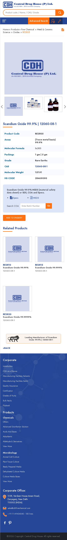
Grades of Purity (9, 395)
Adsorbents (7, 436)
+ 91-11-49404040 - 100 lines (20, 513)
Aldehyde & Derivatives (12, 441)
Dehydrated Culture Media (14, 471)
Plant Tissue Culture (11, 461)
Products (15, 29)
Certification (8, 390)
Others (5, 421)
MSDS (36, 197)
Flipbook (6, 405)
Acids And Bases (10, 431)
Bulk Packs (7, 400)
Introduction (8, 366)
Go (48, 206)
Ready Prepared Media (12, 466)
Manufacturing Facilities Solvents (16, 376)
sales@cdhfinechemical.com (19, 508)
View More (7, 446)
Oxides (16, 32)
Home (6, 29)
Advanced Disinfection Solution (15, 426)
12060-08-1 (41, 166)
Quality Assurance (10, 385)
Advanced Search (39, 20)
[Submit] (60, 12)
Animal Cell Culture (11, 456)
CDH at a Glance (10, 371)
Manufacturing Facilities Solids (15, 381)
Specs (15, 197)
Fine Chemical (27, 29)
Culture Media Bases (11, 476)
